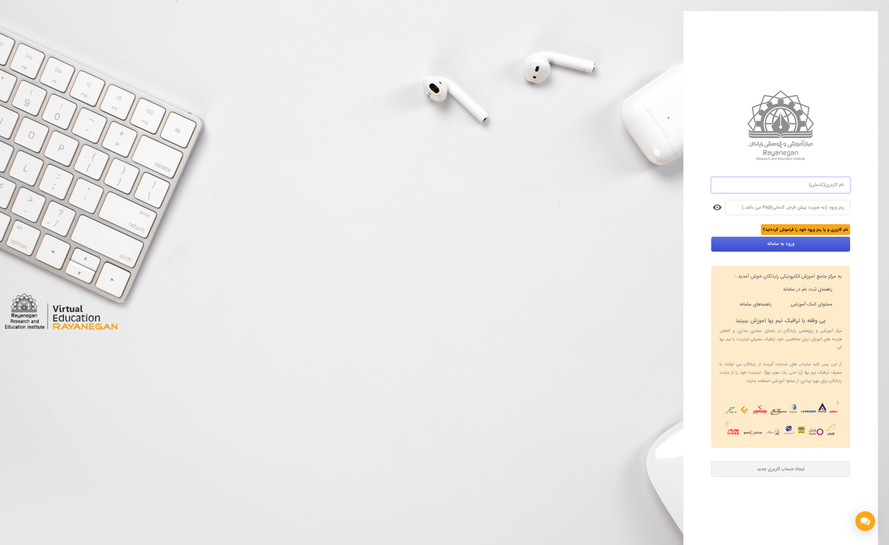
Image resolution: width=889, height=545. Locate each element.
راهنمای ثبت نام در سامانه (807, 289)
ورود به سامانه (781, 243)
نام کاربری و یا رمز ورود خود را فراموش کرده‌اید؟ (805, 229)
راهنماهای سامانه (756, 304)
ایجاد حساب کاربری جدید (781, 469)
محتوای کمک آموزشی (811, 304)
